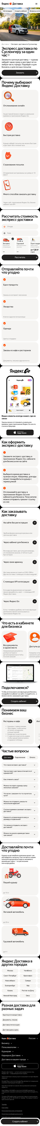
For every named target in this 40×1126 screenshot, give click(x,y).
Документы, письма (10, 1020)
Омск (28, 996)
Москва (10, 971)
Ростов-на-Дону (28, 991)
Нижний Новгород (10, 996)
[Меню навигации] (36, 4)
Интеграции (7, 11)
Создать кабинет (21, 11)
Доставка (5, 44)
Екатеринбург (10, 986)
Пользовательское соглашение (12, 1111)
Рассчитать (20, 257)
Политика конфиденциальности (12, 1114)
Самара (28, 981)
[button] (20, 765)
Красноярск (28, 976)
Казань (10, 991)
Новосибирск (10, 981)
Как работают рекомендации (11, 1117)
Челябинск (28, 971)
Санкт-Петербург (10, 976)
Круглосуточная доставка (12, 1015)
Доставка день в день (10, 1030)
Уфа (27, 986)
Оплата (32, 757)
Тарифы (4, 1104)
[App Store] (20, 432)
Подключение (20, 757)
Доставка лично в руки (11, 1025)
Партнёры (5, 1107)
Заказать (20, 73)
